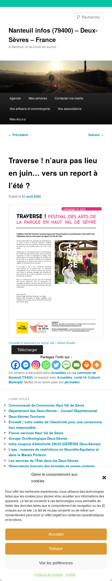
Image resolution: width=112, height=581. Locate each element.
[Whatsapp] (46, 364)
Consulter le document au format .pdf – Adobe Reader (42, 343)
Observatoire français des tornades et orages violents (52, 465)
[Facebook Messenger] (25, 364)
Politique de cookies (48, 574)
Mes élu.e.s (18, 119)
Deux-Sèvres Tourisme (27, 416)
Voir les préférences (56, 563)
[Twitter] (56, 364)
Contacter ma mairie (69, 98)
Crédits (70, 574)
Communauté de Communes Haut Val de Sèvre (46, 405)
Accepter (56, 534)
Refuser (56, 548)
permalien (72, 382)
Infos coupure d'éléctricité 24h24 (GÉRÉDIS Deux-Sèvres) (55, 443)
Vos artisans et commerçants (30, 108)
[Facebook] (15, 364)
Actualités (58, 372)
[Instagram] (35, 364)
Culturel (94, 377)
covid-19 (80, 377)
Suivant (95, 134)
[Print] (86, 364)
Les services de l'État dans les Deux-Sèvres (43, 460)
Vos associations (70, 108)
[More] (96, 364)
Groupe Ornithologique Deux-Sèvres (38, 438)
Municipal (16, 382)
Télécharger (27, 349)
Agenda (15, 98)
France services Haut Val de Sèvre (36, 432)
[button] (104, 477)
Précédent (18, 134)
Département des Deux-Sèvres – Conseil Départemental (53, 410)
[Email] (76, 364)
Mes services (38, 98)
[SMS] (66, 364)
